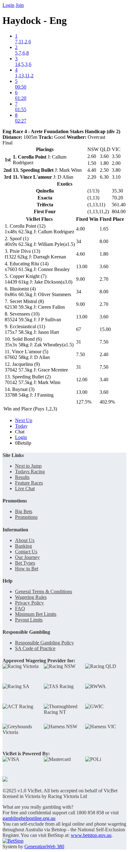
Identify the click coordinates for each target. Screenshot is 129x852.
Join (20, 5)
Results (22, 477)
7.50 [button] (104, 342)
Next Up (23, 420)
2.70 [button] (104, 279)
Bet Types (25, 563)
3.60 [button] (104, 266)
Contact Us (26, 551)
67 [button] (78, 329)
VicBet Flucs (39, 219)
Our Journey (27, 557)
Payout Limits (29, 619)
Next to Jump (28, 466)
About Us (24, 540)
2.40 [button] (104, 354)
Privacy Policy (29, 602)
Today (21, 426)
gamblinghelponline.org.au (29, 818)
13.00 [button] (81, 266)
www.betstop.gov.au (91, 835)
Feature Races (29, 483)
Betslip (23, 443)
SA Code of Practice (35, 648)
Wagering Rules (31, 597)
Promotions (26, 517)
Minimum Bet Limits (35, 614)
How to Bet (26, 568)
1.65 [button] (104, 228)
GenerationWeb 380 (44, 846)
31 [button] (78, 342)
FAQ (20, 608)
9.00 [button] (80, 279)
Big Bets (23, 511)
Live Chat (25, 488)
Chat (19, 431)
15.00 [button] (105, 329)
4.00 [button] (80, 228)
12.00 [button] (81, 379)
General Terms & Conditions (43, 591)
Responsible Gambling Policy (44, 642)
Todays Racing (30, 471)
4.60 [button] (80, 254)
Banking (23, 546)
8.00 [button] (104, 241)
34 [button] (78, 241)
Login (8, 5)
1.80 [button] (104, 254)
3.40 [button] (104, 379)
